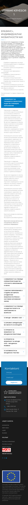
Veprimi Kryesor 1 (17, 18)
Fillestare (9, 18)
